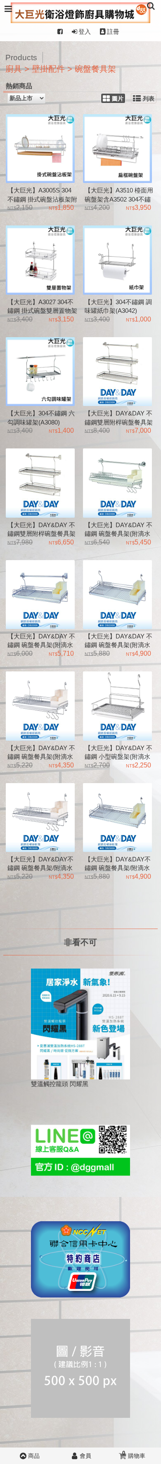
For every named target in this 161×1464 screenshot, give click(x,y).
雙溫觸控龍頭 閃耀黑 (59, 1083)
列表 (148, 99)
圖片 (117, 99)
